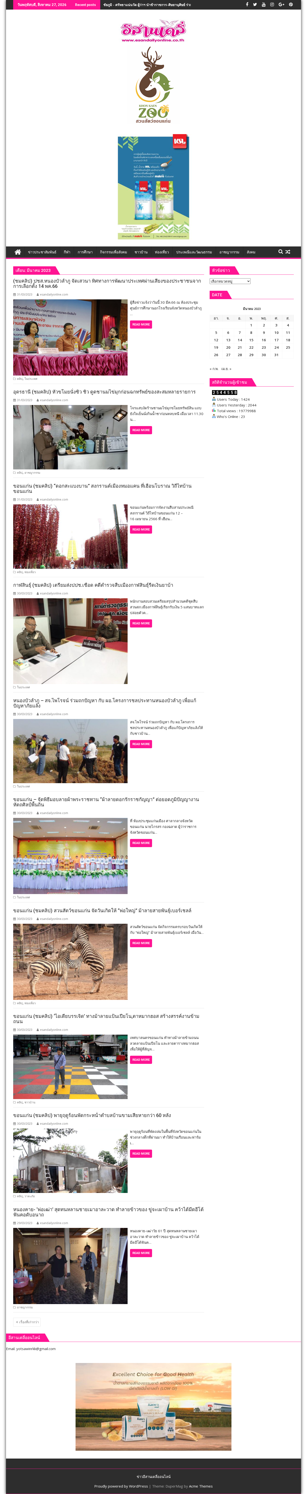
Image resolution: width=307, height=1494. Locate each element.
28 (240, 354)
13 (228, 339)
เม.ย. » (226, 368)
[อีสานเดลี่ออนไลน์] (18, 251)
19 (216, 347)
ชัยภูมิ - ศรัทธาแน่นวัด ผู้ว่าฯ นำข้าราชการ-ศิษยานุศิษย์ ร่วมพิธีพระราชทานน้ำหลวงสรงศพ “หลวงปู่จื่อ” (179, 4)
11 (288, 332)
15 (251, 339)
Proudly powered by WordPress (121, 1486)
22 (251, 347)
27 (228, 354)
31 (276, 354)
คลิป (20, 379)
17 (276, 339)
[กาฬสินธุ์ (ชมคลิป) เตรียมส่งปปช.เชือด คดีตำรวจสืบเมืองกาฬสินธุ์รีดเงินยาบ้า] (70, 601)
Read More (141, 324)
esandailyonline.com (54, 294)
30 (264, 354)
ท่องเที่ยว (30, 572)
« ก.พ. (214, 368)
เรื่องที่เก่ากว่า (29, 1322)
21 (240, 347)
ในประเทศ (30, 379)
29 (251, 354)
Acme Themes (201, 1486)
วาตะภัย (29, 1196)
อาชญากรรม (32, 473)
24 (276, 347)
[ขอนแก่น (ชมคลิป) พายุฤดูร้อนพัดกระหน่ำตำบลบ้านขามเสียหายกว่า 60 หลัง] (70, 1131)
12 (216, 339)
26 (216, 354)
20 (228, 347)
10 (276, 332)
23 (264, 347)
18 (288, 339)
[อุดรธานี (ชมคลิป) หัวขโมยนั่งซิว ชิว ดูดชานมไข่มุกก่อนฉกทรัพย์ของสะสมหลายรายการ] (70, 407)
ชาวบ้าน (29, 1102)
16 (264, 339)
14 (240, 339)
